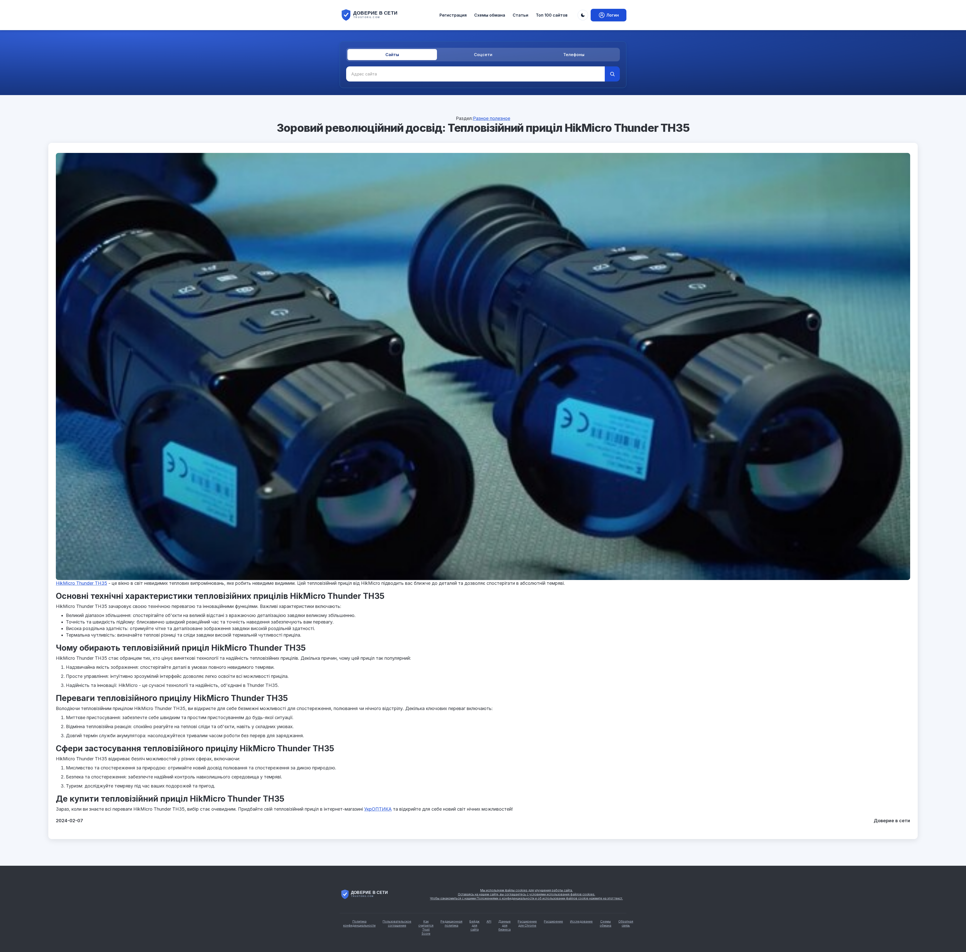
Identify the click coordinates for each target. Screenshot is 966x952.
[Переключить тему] (583, 15)
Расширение (553, 921)
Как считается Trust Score (425, 927)
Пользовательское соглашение (397, 923)
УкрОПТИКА (378, 809)
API (489, 921)
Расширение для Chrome (527, 923)
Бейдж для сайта (474, 925)
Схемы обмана (489, 15)
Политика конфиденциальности (359, 923)
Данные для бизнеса (504, 925)
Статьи (520, 15)
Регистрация (453, 15)
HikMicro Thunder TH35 (81, 583)
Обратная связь (625, 923)
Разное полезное (491, 118)
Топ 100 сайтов (552, 15)
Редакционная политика (451, 923)
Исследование (581, 921)
